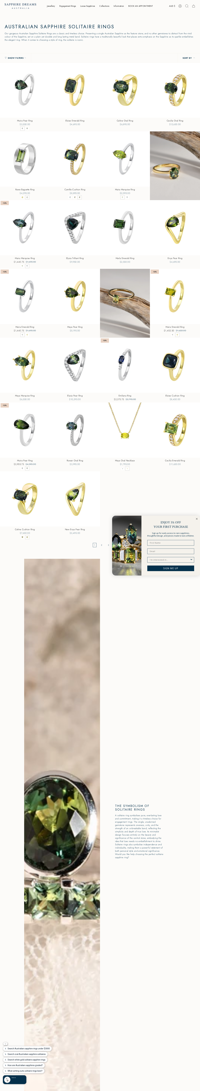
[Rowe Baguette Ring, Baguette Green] (27, 197)
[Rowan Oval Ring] (75, 430)
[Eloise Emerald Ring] (75, 90)
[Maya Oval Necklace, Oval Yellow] (127, 468)
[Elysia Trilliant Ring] (75, 227)
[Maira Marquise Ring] (125, 159)
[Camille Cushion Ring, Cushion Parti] (70, 197)
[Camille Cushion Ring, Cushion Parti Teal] (79, 197)
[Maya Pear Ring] (75, 296)
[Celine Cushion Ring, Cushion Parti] (27, 537)
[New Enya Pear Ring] (75, 498)
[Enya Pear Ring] (175, 227)
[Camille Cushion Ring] (75, 159)
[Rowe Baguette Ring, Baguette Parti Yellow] (22, 197)
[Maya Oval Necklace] (125, 430)
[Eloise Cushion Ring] (175, 365)
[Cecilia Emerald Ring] (175, 430)
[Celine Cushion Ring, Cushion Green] (22, 537)
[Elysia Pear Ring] (75, 365)
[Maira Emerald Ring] (175, 296)
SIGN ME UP (170, 568)
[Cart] (193, 6)
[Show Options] (191, 559)
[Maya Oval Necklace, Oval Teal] (122, 468)
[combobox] (170, 559)
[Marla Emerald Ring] (125, 227)
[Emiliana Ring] (125, 365)
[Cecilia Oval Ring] (175, 90)
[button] (51, 6)
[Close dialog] (197, 519)
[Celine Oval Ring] (125, 90)
